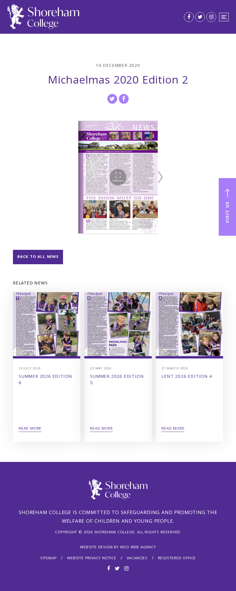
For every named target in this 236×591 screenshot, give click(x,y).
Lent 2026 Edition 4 (186, 377)
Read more (30, 429)
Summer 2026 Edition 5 (117, 380)
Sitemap (48, 558)
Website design (96, 547)
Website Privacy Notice (91, 558)
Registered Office (177, 558)
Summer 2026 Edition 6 (45, 380)
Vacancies (137, 558)
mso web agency (138, 547)
